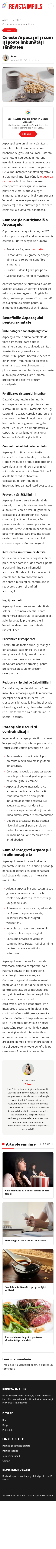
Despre (6, 1425)
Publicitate (7, 1429)
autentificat (23, 1364)
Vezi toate (46, 1144)
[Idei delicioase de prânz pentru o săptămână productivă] (28, 1316)
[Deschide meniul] (51, 6)
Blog (4, 1419)
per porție (37, 249)
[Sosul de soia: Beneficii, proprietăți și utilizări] (28, 1266)
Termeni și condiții (11, 1455)
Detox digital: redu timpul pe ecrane (25, 1240)
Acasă (5, 20)
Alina (14, 56)
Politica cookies (10, 1450)
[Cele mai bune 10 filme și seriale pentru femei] (28, 1169)
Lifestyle (15, 20)
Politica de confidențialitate (16, 1445)
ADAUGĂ (28, 134)
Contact (6, 1460)
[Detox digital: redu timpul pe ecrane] (28, 1219)
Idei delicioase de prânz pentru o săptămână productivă (23, 1339)
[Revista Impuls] (22, 6)
